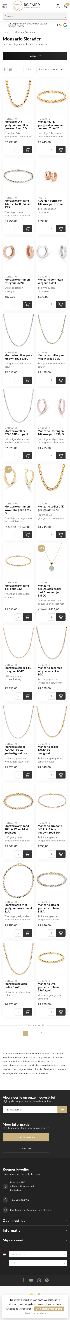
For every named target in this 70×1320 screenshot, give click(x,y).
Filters (33, 56)
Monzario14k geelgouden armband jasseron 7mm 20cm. (51, 125)
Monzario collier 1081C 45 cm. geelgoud (48, 750)
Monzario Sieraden (25, 32)
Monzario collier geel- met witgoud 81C (52, 357)
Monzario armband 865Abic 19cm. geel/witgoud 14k (50, 829)
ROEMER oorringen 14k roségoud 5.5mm (51, 202)
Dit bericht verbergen (49, 1308)
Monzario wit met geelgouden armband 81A (18, 908)
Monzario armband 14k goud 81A (16, 587)
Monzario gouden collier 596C (15, 985)
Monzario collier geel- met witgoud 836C (18, 357)
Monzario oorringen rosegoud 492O (17, 281)
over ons (26, 1148)
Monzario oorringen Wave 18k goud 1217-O (18, 510)
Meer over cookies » (35, 1313)
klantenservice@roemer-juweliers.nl (31, 1210)
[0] (65, 5)
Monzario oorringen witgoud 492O (50, 281)
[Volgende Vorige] (42, 1033)
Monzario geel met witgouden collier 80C (50, 671)
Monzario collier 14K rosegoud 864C (17, 669)
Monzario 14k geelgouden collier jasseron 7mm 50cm (17, 125)
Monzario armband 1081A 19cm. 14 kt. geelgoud (16, 829)
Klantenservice (26, 1137)
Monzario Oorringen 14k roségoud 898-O (51, 432)
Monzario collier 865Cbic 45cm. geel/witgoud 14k (15, 750)
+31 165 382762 (19, 1199)
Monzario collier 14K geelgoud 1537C (51, 508)
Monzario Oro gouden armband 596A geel (49, 987)
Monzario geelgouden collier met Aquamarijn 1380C (49, 590)
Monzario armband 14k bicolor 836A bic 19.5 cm (17, 204)
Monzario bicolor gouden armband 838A (49, 908)
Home (6, 32)
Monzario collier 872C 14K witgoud (16, 432)
